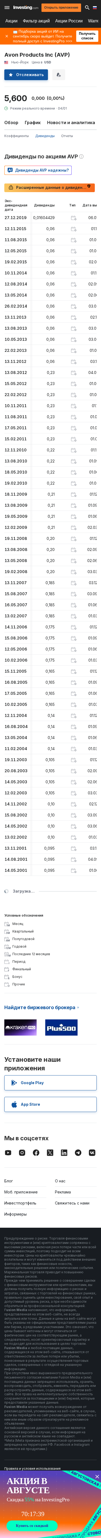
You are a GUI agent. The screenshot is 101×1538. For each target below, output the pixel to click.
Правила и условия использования (32, 1468)
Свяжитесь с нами (72, 1203)
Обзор (11, 122)
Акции (11, 21)
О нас (60, 1181)
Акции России (69, 21)
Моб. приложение (21, 1192)
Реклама (63, 1192)
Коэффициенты (16, 136)
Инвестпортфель (20, 1203)
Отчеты (67, 136)
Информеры (15, 1214)
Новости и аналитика (71, 122)
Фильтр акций (36, 21)
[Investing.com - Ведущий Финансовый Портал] (25, 7)
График (33, 122)
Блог (8, 1181)
